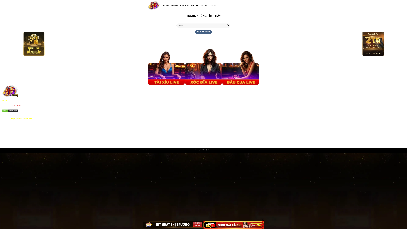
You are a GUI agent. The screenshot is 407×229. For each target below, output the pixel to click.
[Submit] (228, 26)
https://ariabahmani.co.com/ (21, 119)
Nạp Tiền (194, 5)
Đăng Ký (174, 5)
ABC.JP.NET (17, 106)
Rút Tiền (204, 5)
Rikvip (165, 5)
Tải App (212, 5)
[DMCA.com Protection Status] (10, 111)
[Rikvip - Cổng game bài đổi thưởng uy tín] (154, 5)
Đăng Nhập (184, 5)
